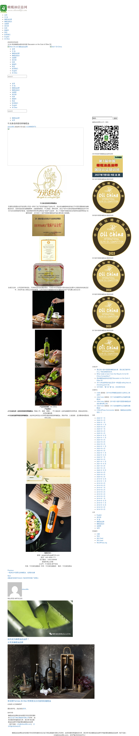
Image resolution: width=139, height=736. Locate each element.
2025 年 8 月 (101, 427)
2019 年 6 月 (101, 490)
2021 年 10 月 (101, 463)
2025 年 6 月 (101, 431)
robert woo (100, 397)
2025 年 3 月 (101, 433)
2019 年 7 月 (101, 487)
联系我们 (7, 34)
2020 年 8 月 (101, 474)
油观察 (6, 23)
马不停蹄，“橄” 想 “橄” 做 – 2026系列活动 (111, 387)
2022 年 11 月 (101, 453)
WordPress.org (102, 542)
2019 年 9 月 (101, 483)
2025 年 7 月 (101, 429)
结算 (5, 28)
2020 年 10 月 (101, 470)
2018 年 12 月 (101, 500)
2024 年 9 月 (101, 440)
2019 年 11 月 (101, 481)
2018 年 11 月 (101, 503)
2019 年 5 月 (101, 492)
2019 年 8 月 (101, 485)
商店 (5, 32)
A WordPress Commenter (105, 410)
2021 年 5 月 (101, 466)
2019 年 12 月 (101, 479)
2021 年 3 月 (101, 468)
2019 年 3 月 (101, 494)
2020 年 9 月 (101, 472)
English (6, 37)
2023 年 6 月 (101, 448)
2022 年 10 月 (101, 455)
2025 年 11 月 (101, 424)
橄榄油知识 (8, 21)
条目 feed (100, 538)
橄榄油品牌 (8, 19)
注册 (98, 534)
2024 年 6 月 (101, 444)
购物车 (6, 30)
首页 (5, 15)
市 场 (6, 17)
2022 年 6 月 (101, 459)
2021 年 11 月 (101, 461)
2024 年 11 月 (101, 437)
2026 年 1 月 (101, 422)
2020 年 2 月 (101, 477)
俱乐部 (6, 26)
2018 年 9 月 (101, 507)
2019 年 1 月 (101, 498)
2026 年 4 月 (101, 420)
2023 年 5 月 (101, 450)
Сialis (98, 393)
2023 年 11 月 (101, 446)
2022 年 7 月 (101, 457)
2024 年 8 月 (101, 442)
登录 (24, 708)
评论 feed (100, 540)
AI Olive (7, 39)
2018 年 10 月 (101, 505)
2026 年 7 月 (101, 418)
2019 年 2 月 (101, 496)
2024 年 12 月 (101, 435)
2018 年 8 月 (101, 509)
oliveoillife (11, 127)
